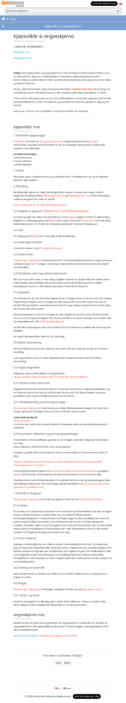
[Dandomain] (13, 6)
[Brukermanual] (4, 18)
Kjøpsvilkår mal (21, 52)
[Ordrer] (6, 26)
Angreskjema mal (23, 58)
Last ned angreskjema (26, 635)
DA (58, 688)
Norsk (68, 688)
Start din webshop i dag (104, 3)
